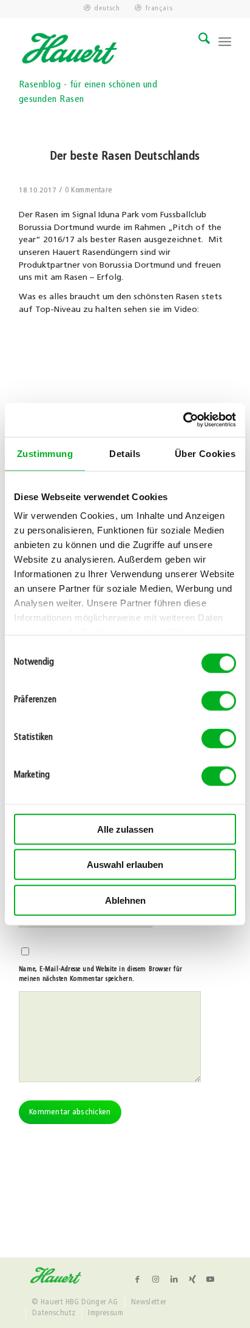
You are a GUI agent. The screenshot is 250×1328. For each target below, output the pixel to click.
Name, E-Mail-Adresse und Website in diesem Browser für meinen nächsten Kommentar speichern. (101, 974)
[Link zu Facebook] (138, 1279)
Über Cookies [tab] (205, 453)
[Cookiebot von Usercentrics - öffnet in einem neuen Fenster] (183, 420)
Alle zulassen (125, 829)
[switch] (218, 700)
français (159, 8)
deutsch (107, 8)
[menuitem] (102, 8)
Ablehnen (125, 900)
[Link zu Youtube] (210, 1279)
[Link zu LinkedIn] (174, 1279)
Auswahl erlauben (125, 864)
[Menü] (224, 41)
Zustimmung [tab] (45, 453)
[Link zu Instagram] (156, 1279)
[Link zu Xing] (192, 1279)
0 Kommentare (88, 190)
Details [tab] (124, 453)
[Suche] (198, 42)
